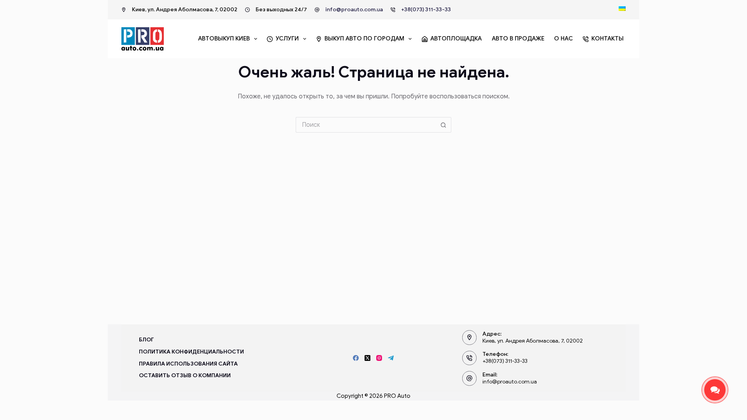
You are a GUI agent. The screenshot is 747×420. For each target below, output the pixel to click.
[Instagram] (379, 358)
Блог (146, 339)
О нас (563, 38)
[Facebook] (356, 358)
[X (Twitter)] (367, 358)
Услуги (287, 38)
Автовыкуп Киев (224, 38)
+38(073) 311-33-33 (426, 9)
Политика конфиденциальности (191, 351)
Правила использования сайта (188, 363)
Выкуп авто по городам (364, 38)
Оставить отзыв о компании (185, 375)
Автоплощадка (456, 38)
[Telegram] (391, 358)
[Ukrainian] (622, 8)
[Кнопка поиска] (443, 125)
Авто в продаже (518, 38)
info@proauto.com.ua (354, 9)
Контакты (607, 38)
